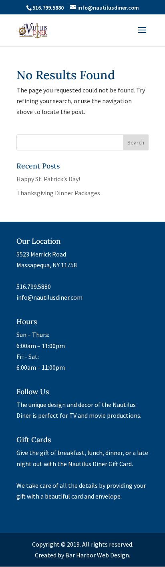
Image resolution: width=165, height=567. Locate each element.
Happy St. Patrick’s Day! (48, 179)
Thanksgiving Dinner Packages (58, 193)
